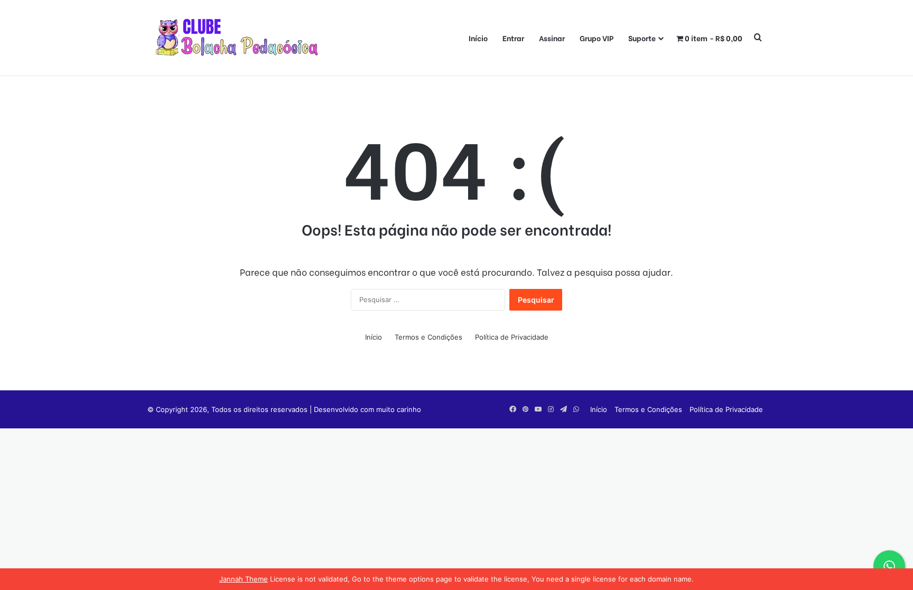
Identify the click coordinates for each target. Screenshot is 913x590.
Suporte (642, 37)
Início (478, 37)
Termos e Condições (428, 337)
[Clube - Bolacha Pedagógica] (239, 38)
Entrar (513, 37)
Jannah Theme (243, 579)
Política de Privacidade (511, 337)
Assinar (552, 37)
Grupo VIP (596, 37)
